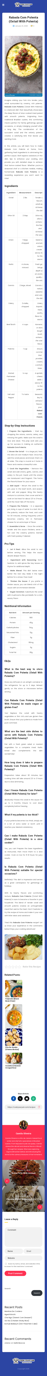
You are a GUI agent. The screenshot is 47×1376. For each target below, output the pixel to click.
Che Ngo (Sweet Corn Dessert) (18, 1317)
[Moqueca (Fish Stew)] (14, 1015)
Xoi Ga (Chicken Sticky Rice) (17, 1320)
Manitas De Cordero (13, 1311)
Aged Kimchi (10, 1314)
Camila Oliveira (23, 1133)
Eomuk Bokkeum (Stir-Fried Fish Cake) (21, 1324)
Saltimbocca (19, 1343)
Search (8, 1288)
